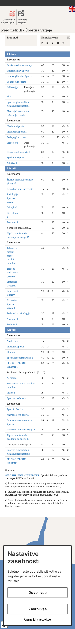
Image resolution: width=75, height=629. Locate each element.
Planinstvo (12, 352)
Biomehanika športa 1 (18, 152)
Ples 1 (10, 96)
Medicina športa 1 (16, 126)
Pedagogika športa (16, 81)
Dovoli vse (37, 592)
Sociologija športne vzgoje (12, 198)
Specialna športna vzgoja (20, 357)
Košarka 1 (12, 324)
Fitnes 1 (11, 392)
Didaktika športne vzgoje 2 (21, 429)
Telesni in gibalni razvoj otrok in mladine (12, 256)
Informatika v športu (18, 70)
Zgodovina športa (16, 157)
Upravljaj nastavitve (37, 619)
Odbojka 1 (12, 207)
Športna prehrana (16, 398)
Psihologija (12, 87)
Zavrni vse (37, 609)
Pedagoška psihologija (18, 313)
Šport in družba (15, 409)
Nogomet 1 (12, 319)
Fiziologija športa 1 (16, 131)
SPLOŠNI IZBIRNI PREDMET (22, 475)
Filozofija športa (15, 346)
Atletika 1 (12, 163)
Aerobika (12, 377)
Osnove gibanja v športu (19, 76)
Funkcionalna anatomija (19, 65)
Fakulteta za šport (18, 17)
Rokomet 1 (12, 222)
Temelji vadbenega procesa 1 (12, 272)
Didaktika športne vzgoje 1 (21, 189)
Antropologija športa (18, 414)
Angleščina (12, 341)
